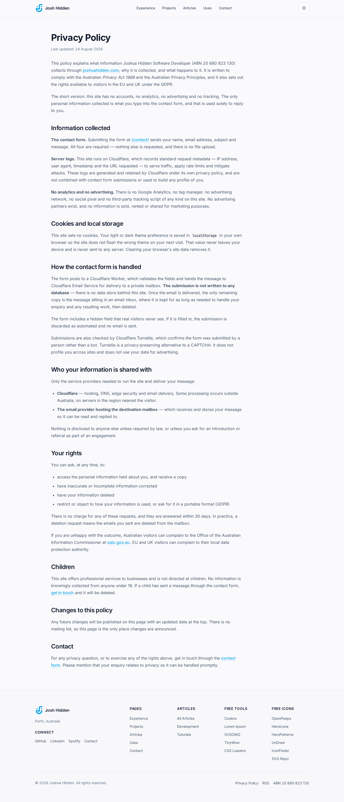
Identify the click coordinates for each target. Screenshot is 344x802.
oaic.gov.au (118, 542)
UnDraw (278, 742)
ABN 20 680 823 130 (291, 783)
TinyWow (231, 742)
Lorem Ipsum (235, 726)
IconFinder (280, 750)
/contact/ (140, 139)
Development (188, 726)
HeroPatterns (282, 734)
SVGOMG (232, 734)
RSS (265, 783)
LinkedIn (57, 741)
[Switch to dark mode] (304, 8)
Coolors (230, 718)
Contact (225, 8)
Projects (169, 8)
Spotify (74, 741)
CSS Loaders (235, 750)
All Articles (185, 718)
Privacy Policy (246, 783)
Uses (207, 8)
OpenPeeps (281, 718)
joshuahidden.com (101, 70)
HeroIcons (280, 726)
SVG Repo (280, 758)
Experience (145, 8)
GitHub (40, 741)
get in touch (62, 592)
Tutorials (184, 734)
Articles (189, 8)
